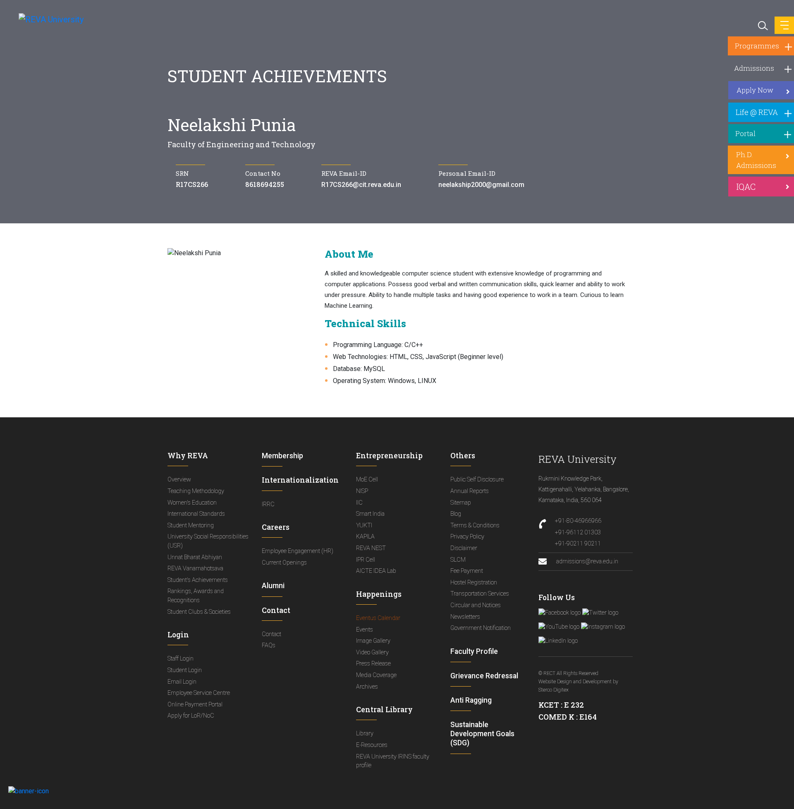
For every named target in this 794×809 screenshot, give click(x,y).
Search (762, 25)
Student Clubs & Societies (199, 611)
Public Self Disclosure (477, 479)
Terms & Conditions (475, 525)
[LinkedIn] (558, 641)
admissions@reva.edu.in (586, 561)
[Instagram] (603, 627)
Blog (455, 513)
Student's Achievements (197, 580)
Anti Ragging (471, 700)
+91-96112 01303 (578, 532)
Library (364, 733)
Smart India (370, 513)
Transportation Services (479, 593)
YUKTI (364, 525)
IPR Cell (365, 559)
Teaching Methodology (195, 491)
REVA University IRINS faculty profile (392, 761)
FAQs (268, 645)
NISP (362, 491)
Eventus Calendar (378, 618)
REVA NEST (371, 548)
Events (364, 629)
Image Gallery (373, 640)
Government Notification (480, 628)
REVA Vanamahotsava (195, 568)
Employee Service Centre (198, 693)
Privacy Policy (467, 536)
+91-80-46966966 (578, 520)
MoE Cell (367, 479)
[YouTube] (558, 627)
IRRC (268, 504)
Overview (179, 479)
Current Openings (284, 562)
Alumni (273, 586)
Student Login (184, 670)
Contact (271, 634)
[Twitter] (600, 613)
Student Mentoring (190, 525)
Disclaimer (463, 548)
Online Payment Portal (194, 704)
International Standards (196, 513)
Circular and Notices (475, 605)
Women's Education (192, 502)
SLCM (458, 559)
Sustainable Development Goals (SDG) (482, 733)
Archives (367, 686)
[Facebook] (559, 613)
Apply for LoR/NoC (190, 715)
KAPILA (365, 536)
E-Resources (371, 745)
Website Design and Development (575, 682)
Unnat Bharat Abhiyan (194, 557)
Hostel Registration (473, 582)
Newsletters (465, 616)
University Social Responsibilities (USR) (208, 541)
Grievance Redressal (484, 676)
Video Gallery (372, 652)
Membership (282, 456)
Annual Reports (469, 491)
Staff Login (180, 658)
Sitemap (460, 502)
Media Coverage (376, 675)
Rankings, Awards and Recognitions (195, 596)
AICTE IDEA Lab (376, 570)
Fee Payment (466, 570)
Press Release (373, 663)
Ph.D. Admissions (756, 160)
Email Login (181, 681)
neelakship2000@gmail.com (481, 185)
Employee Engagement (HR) (297, 551)
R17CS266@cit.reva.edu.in (361, 185)
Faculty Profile (474, 651)
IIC (359, 502)
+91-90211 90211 (578, 543)
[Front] (46, 19)
